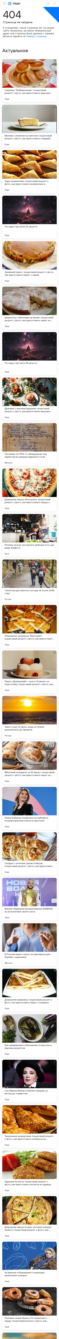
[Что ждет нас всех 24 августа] (29, 353)
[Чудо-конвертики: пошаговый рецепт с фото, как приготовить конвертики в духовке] (29, 171)
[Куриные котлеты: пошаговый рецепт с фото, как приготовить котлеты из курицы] (29, 1172)
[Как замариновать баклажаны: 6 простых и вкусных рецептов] (29, 1035)
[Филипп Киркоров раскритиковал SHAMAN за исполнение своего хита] (29, 899)
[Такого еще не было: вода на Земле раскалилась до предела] (29, 717)
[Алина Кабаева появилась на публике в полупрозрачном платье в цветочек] (29, 808)
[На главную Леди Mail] (15, 3)
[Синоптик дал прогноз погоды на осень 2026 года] (29, 581)
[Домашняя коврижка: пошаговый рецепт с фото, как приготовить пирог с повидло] (29, 990)
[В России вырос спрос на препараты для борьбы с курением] (29, 944)
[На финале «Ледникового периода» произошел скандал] (29, 1263)
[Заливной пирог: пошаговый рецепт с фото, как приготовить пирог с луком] (29, 262)
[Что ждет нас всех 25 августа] (29, 217)
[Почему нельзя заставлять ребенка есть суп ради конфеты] (29, 535)
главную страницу (36, 36)
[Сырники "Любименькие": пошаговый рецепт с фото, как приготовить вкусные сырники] (29, 80)
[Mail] (9, 3)
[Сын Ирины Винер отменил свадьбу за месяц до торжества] (29, 1081)
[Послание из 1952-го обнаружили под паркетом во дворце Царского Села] (29, 444)
